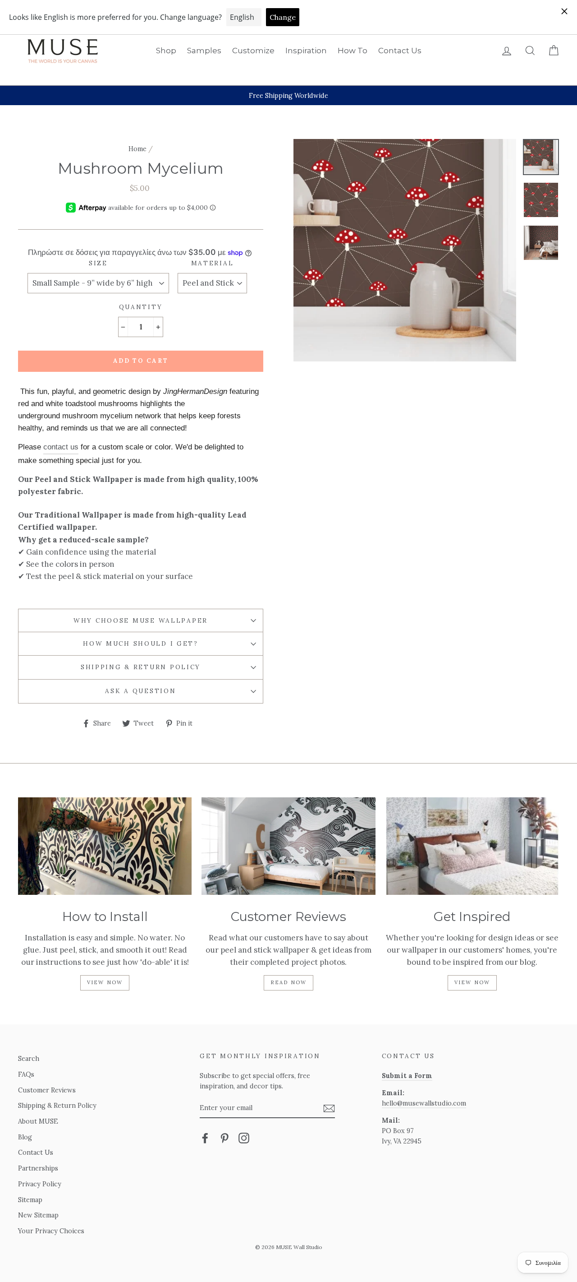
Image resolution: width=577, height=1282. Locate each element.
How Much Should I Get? (140, 643)
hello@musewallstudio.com (424, 1103)
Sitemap (30, 1199)
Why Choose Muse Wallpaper (140, 620)
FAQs (26, 1074)
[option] (288, 95)
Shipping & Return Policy (141, 667)
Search (28, 1058)
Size (98, 263)
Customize (253, 50)
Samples (204, 50)
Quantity (141, 307)
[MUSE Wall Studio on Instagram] (243, 1137)
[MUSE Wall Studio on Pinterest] (224, 1137)
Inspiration (306, 50)
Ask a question (140, 691)
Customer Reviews (47, 1090)
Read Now (288, 982)
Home (137, 148)
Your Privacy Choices (51, 1230)
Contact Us (399, 50)
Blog (25, 1137)
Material (212, 263)
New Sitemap (38, 1215)
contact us (60, 447)
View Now (105, 982)
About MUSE (38, 1121)
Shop (166, 50)
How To (352, 50)
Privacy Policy (39, 1184)
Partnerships (38, 1168)
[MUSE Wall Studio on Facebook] (205, 1137)
